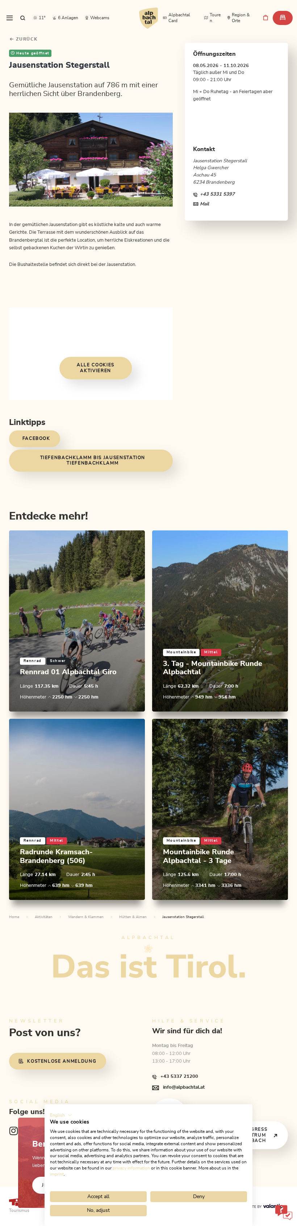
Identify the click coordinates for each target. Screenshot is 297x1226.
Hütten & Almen (133, 917)
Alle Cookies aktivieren (95, 368)
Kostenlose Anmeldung (61, 1061)
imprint (57, 1174)
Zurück (26, 39)
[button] (61, 1115)
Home (14, 917)
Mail (204, 204)
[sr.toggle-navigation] (9, 18)
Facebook (36, 439)
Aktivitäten (44, 917)
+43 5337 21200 (179, 1076)
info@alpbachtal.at (184, 1087)
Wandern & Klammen (86, 917)
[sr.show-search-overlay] (23, 18)
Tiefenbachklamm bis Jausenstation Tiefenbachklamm (93, 461)
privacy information (131, 1168)
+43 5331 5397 (217, 194)
